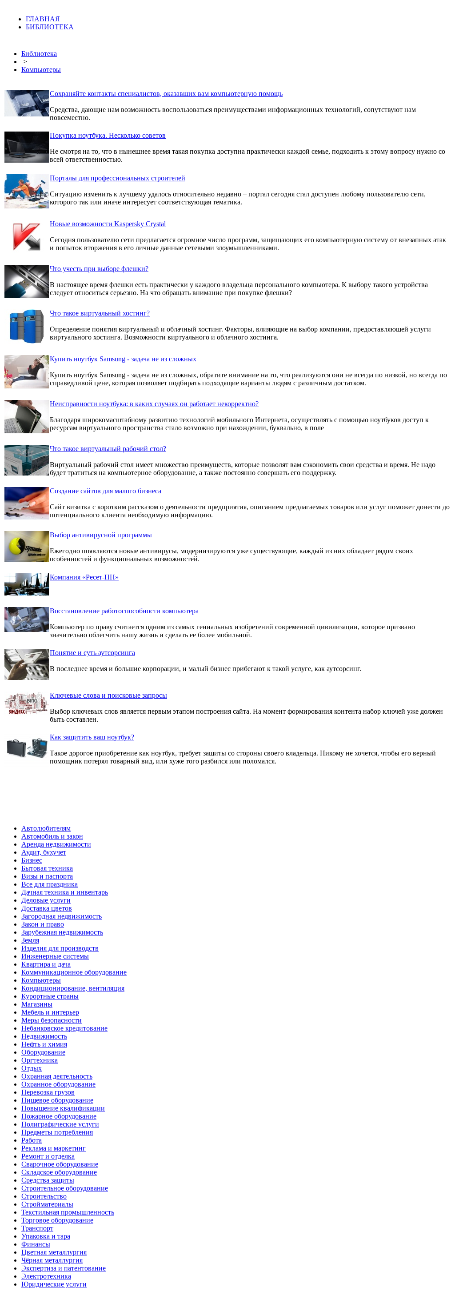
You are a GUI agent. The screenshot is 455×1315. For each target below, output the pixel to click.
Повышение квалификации (63, 1108)
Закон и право (42, 924)
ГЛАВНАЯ (43, 19)
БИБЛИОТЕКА (50, 27)
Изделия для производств (60, 948)
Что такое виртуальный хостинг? (100, 313)
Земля (30, 940)
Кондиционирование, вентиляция (72, 988)
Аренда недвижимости (56, 844)
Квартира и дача (46, 964)
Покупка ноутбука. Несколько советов (108, 135)
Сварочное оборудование (59, 1164)
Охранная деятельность (56, 1076)
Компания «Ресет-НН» (84, 577)
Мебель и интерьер (50, 1012)
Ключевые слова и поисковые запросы (108, 695)
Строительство (44, 1196)
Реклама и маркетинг (53, 1148)
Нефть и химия (44, 1044)
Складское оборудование (59, 1172)
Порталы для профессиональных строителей (117, 178)
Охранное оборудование (58, 1084)
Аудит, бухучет (43, 852)
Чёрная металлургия (52, 1260)
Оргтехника (39, 1060)
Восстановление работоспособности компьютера (124, 611)
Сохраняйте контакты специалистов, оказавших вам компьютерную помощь (166, 93)
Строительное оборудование (64, 1188)
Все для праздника (49, 884)
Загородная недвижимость (61, 916)
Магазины (36, 1004)
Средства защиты (47, 1180)
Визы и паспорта (47, 876)
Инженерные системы (55, 956)
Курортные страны (50, 996)
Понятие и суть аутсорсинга (92, 652)
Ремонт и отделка (48, 1156)
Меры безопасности (51, 1020)
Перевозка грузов (48, 1092)
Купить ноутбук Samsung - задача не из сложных (123, 359)
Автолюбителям (46, 828)
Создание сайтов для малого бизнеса (105, 491)
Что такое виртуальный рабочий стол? (108, 448)
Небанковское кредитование (64, 1028)
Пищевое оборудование (57, 1100)
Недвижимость (44, 1036)
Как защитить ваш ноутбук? (92, 737)
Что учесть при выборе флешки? (99, 268)
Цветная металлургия (54, 1252)
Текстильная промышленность (67, 1212)
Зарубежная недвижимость (62, 932)
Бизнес (31, 860)
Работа (31, 1140)
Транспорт (37, 1228)
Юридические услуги (54, 1284)
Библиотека (39, 53)
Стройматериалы (47, 1204)
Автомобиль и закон (52, 836)
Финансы (35, 1244)
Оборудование (43, 1052)
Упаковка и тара (45, 1236)
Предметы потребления (57, 1132)
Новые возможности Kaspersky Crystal (108, 224)
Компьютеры (41, 69)
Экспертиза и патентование (63, 1268)
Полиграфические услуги (60, 1124)
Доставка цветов (46, 908)
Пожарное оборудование (58, 1116)
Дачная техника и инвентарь (64, 892)
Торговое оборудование (57, 1220)
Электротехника (46, 1276)
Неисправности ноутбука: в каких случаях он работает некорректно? (154, 404)
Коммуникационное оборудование (74, 972)
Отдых (31, 1068)
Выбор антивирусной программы (101, 535)
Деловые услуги (46, 900)
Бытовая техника (47, 868)
